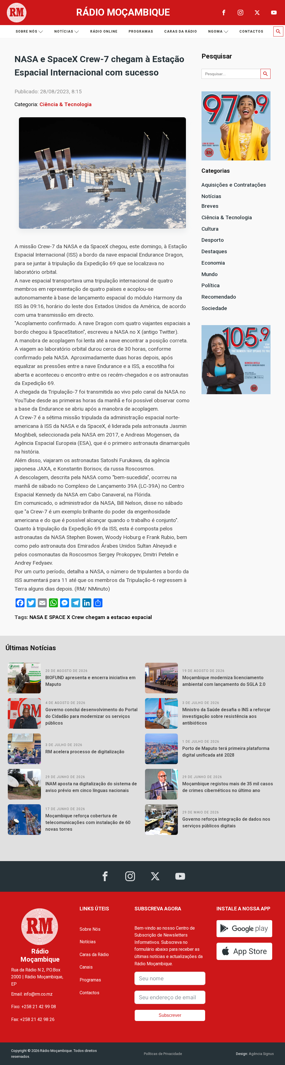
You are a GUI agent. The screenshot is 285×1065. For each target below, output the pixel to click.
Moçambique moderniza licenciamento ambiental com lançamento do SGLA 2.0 (223, 681)
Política (211, 285)
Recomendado (219, 297)
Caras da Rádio (180, 31)
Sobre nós (26, 31)
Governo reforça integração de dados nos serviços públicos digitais (226, 822)
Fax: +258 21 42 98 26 (33, 1019)
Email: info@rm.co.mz (32, 994)
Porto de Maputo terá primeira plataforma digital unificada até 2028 (225, 752)
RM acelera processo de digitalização (84, 751)
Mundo (210, 274)
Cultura (210, 229)
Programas (141, 31)
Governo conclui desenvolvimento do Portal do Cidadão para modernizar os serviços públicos (91, 716)
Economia (213, 263)
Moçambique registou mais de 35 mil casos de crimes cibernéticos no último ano (227, 787)
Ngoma (215, 31)
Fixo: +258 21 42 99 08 (33, 1006)
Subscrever (170, 1015)
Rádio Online (103, 31)
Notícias (63, 31)
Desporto (213, 240)
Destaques (214, 251)
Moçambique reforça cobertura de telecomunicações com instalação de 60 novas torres (87, 822)
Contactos (251, 31)
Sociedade (214, 308)
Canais (86, 967)
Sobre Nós (90, 929)
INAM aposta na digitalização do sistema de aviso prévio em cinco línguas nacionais (91, 787)
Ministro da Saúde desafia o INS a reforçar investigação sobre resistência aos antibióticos (226, 716)
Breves (210, 206)
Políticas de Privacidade (163, 1054)
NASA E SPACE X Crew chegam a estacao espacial (91, 617)
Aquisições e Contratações (234, 185)
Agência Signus (261, 1054)
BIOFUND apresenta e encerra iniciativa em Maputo (90, 681)
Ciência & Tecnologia (66, 104)
